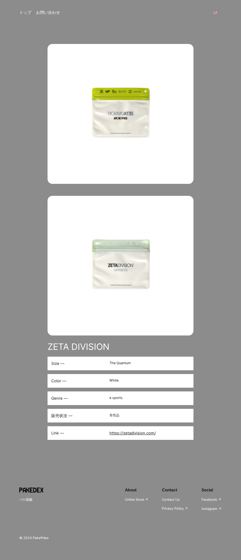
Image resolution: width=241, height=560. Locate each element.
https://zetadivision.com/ (132, 433)
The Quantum (120, 363)
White (114, 380)
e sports (116, 398)
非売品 (114, 415)
